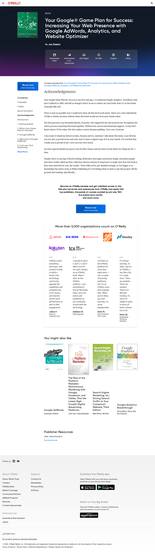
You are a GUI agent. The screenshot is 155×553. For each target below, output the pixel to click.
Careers (6, 482)
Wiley (128, 58)
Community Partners (11, 494)
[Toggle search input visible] (152, 3)
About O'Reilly (10, 474)
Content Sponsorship (11, 505)
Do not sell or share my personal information (19, 539)
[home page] (14, 3)
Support (35, 474)
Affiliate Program (10, 498)
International (9, 513)
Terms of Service (8, 547)
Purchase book (50, 440)
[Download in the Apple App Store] (88, 489)
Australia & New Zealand (13, 518)
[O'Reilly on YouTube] (18, 461)
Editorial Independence (38, 547)
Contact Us (36, 479)
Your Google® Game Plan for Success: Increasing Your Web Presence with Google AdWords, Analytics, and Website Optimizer (87, 84)
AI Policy (35, 490)
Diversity (6, 501)
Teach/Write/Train (10, 479)
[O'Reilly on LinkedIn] (14, 461)
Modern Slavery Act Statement (61, 547)
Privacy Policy (37, 486)
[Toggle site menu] (3, 3)
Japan (5, 522)
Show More (22, 152)
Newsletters (36, 482)
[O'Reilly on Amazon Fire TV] (89, 517)
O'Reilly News (8, 486)
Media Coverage (10, 490)
